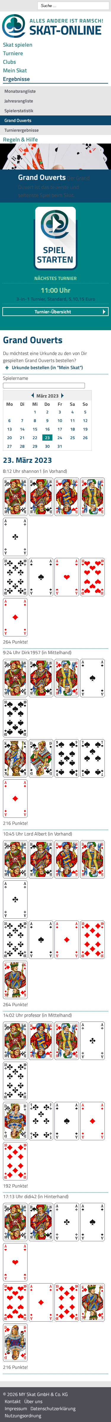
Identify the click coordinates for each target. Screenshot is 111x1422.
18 (72, 429)
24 (59, 437)
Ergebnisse (16, 78)
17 (59, 429)
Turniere (13, 53)
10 (59, 420)
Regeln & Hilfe (20, 139)
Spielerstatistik (18, 110)
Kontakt (13, 1401)
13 (9, 429)
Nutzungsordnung (23, 1415)
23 (47, 437)
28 (22, 446)
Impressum (16, 1408)
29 (35, 446)
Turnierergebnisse (21, 130)
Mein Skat (15, 70)
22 (35, 437)
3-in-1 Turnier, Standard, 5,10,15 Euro (55, 298)
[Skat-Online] (52, 36)
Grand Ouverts (17, 120)
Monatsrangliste (20, 91)
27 (9, 446)
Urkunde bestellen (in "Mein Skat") (47, 367)
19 (85, 429)
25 (72, 437)
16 (47, 429)
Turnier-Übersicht (53, 311)
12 (85, 420)
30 (47, 446)
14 (22, 429)
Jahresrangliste (18, 100)
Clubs (9, 61)
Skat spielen (17, 44)
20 (9, 437)
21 (22, 437)
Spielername (15, 378)
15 (35, 429)
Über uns (33, 1401)
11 (72, 420)
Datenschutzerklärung (52, 1408)
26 (85, 437)
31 (59, 446)
